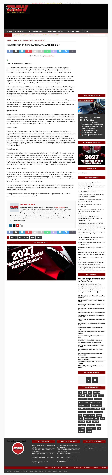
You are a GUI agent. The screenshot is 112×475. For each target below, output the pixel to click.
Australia (81, 395)
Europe (99, 402)
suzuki (39, 237)
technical (82, 428)
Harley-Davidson (96, 405)
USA (99, 428)
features (81, 405)
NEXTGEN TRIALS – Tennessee (87, 192)
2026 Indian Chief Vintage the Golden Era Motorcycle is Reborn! (41, 462)
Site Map (104, 467)
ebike (86, 402)
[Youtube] (17, 225)
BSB (20, 237)
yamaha (89, 431)
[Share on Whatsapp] (47, 51)
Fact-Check (87, 467)
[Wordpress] (10, 225)
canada (101, 395)
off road (91, 415)
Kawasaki (96, 409)
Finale (26, 237)
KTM (103, 409)
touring (89, 428)
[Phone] (21, 225)
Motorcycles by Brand (55, 31)
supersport (91, 425)
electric (92, 402)
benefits (89, 395)
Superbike (95, 422)
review (80, 418)
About (64, 3)
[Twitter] (14, 225)
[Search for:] (96, 35)
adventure (97, 392)
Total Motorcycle (60, 207)
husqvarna (88, 409)
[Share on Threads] (72, 51)
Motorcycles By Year (35, 31)
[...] (98, 292)
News (32, 237)
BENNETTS (13, 237)
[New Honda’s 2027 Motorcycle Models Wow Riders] (91, 113)
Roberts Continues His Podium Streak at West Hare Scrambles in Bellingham (67, 456)
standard (81, 422)
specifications (89, 418)
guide (87, 405)
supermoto (82, 425)
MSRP (80, 415)
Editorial (74, 3)
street (88, 422)
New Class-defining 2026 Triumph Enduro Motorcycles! (91, 312)
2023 (85, 392)
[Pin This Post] (28, 51)
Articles (9, 31)
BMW (95, 395)
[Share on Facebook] (10, 51)
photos (99, 415)
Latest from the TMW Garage (92, 95)
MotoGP (90, 412)
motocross (82, 412)
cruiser (90, 399)
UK (95, 428)
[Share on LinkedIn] (22, 51)
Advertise (45, 467)
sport (102, 418)
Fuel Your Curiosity (91, 274)
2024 (90, 392)
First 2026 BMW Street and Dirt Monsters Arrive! (89, 342)
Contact (79, 3)
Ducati (81, 402)
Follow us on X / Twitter (89, 446)
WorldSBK (82, 431)
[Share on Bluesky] (66, 51)
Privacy (69, 3)
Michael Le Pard (49, 56)
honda (81, 409)
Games (86, 31)
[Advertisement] (69, 17)
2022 (80, 392)
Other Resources (73, 31)
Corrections (77, 467)
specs (96, 418)
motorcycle (98, 412)
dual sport (98, 399)
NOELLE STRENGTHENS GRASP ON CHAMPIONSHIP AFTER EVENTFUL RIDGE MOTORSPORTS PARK (90, 218)
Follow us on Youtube (88, 449)
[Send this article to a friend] (35, 51)
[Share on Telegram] (60, 51)
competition (82, 399)
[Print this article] (41, 51)
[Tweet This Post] (16, 51)
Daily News (19, 31)
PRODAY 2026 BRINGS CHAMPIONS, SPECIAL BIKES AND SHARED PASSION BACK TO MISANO (91, 211)
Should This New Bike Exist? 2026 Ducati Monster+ (90, 340)
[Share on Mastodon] (53, 51)
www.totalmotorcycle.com (17, 221)
